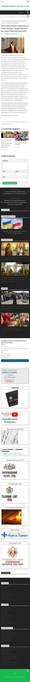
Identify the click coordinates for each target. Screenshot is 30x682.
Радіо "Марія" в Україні (6, 615)
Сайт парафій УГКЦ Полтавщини (8, 662)
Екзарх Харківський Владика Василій (16, 21)
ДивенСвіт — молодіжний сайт (8, 623)
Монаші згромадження (6, 595)
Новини (3, 23)
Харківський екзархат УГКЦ (10, 34)
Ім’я (4, 171)
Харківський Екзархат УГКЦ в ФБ (9, 649)
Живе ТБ (3, 619)
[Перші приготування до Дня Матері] (22, 136)
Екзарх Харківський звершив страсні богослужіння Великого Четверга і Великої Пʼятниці (12, 330)
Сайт (4, 177)
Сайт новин (4, 588)
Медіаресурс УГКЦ (5, 608)
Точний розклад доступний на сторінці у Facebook (15, 360)
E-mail (17, 171)
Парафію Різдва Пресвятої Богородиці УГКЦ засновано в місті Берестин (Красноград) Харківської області (13, 308)
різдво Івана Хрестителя (6, 123)
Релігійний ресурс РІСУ (6, 631)
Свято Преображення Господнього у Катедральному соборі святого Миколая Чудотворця (6, 143)
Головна (3, 21)
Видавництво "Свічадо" (6, 639)
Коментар (5, 160)
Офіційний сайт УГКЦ (6, 586)
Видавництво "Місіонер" (7, 640)
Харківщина (16, 23)
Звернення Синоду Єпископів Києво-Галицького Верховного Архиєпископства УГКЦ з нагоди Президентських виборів (14, 279)
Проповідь (9, 23)
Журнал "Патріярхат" (6, 621)
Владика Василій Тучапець (15, 121)
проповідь (23, 121)
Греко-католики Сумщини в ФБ (8, 664)
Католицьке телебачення (7, 617)
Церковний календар (6, 594)
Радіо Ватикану (4, 613)
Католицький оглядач (6, 609)
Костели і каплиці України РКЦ (8, 633)
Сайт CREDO (4, 611)
